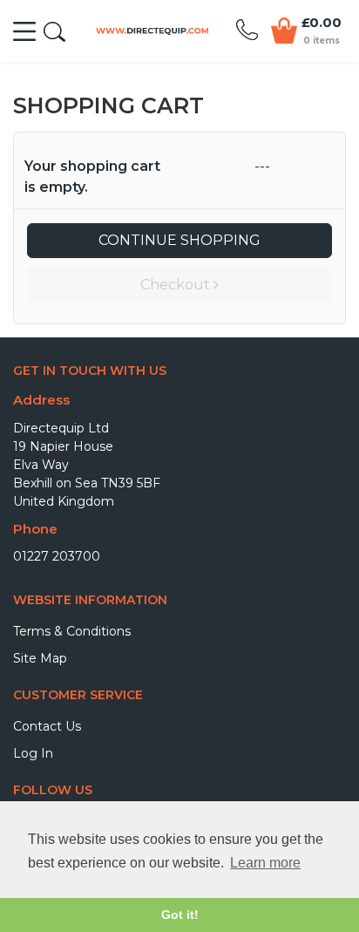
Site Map (40, 658)
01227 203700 (56, 556)
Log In (33, 753)
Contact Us (47, 726)
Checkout (176, 284)
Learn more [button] (265, 862)
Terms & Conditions (72, 631)
